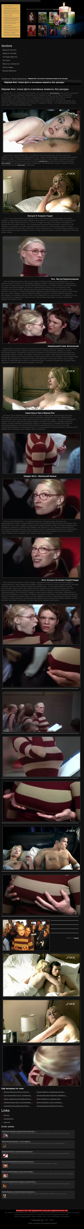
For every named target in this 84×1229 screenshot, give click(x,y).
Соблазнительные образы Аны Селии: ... (17, 1106)
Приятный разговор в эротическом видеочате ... (19, 1131)
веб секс (6, 1115)
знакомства (43, 161)
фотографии (6, 163)
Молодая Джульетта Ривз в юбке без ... (17, 1092)
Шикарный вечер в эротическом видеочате (17, 1151)
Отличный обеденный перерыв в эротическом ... (19, 1182)
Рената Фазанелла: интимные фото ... (49, 1099)
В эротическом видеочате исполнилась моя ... (18, 1161)
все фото (56, 9)
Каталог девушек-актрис (19, 78)
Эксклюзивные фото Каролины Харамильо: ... (52, 1095)
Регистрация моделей (49, 1223)
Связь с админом (34, 1223)
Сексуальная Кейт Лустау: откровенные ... (18, 1095)
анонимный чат (9, 1119)
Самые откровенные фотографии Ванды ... (18, 1099)
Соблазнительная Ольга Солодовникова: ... (18, 1102)
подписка (65, 9)
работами (21, 165)
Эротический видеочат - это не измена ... (16, 1141)
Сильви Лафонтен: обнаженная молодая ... (51, 1092)
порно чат (7, 1122)
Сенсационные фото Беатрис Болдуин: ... (50, 1106)
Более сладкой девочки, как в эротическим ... (18, 1171)
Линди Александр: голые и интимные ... (50, 1102)
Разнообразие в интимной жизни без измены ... (19, 1192)
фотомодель (55, 93)
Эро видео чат (5, 78)
